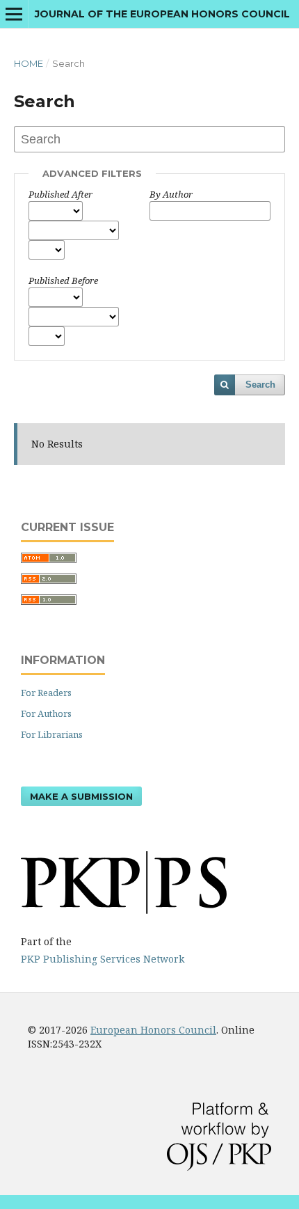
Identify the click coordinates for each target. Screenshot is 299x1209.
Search (260, 384)
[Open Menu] (14, 14)
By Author (171, 194)
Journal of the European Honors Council (162, 14)
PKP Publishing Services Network (102, 958)
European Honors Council (153, 1029)
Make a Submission (81, 796)
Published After (60, 194)
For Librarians (52, 734)
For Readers (46, 692)
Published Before (63, 280)
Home (28, 63)
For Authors (46, 713)
